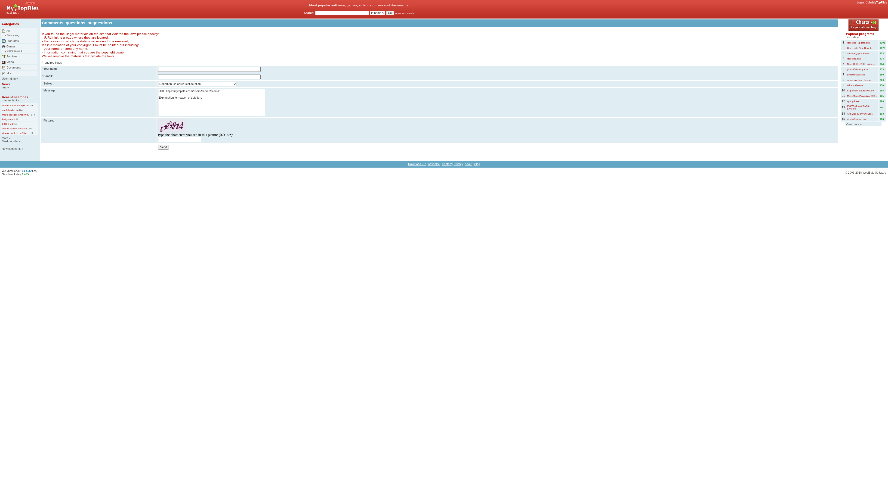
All (8, 31)
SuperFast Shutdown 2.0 (860, 90)
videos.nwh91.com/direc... (16, 133)
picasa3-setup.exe (857, 119)
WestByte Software (874, 172)
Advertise (434, 164)
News (6, 84)
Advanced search (404, 13)
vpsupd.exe (853, 101)
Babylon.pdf (8, 119)
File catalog (13, 35)
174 (32, 114)
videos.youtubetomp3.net (15, 105)
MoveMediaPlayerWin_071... (862, 96)
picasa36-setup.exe (857, 69)
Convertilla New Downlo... (860, 48)
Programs (12, 41)
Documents (13, 67)
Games (10, 46)
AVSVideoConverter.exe (860, 113)
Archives (11, 56)
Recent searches (15, 97)
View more (852, 124)
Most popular (10, 141)
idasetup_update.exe (858, 42)
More (5, 138)
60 (15, 124)
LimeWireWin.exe (856, 74)
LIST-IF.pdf (8, 124)
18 (16, 119)
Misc (9, 73)
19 (31, 105)
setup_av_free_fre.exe (859, 80)
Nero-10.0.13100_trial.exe (861, 64)
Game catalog (14, 51)
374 (20, 110)
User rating (9, 78)
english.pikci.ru (10, 110)
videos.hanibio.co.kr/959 (15, 128)
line (4, 87)
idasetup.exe (854, 58)
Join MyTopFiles (876, 2)
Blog (477, 164)
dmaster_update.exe (858, 53)
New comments (11, 148)
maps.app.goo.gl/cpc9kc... (16, 114)
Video (10, 62)
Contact (447, 164)
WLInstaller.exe (855, 85)
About (468, 164)
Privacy (458, 164)
